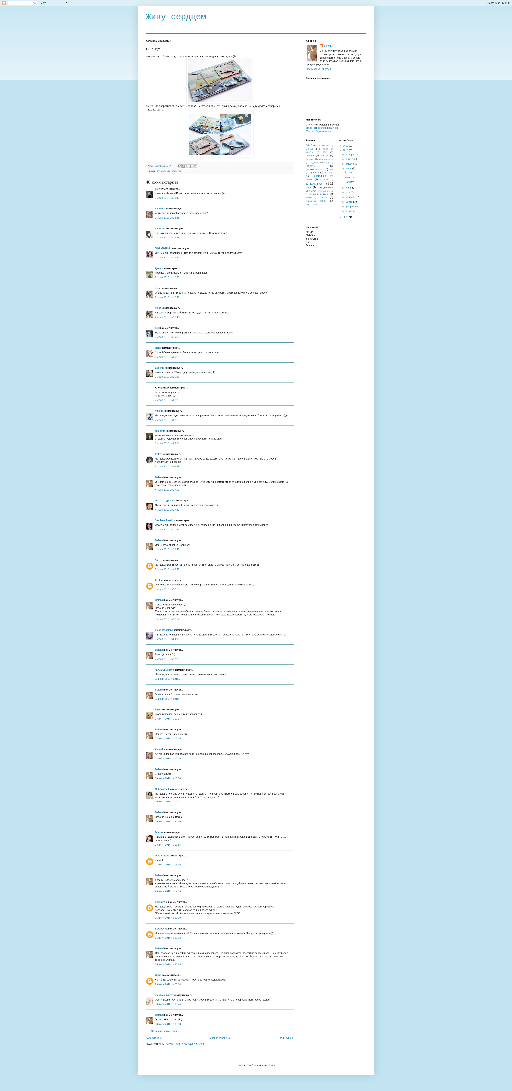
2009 (346, 217)
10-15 (309, 145)
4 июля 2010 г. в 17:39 (167, 509)
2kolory (159, 580)
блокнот (310, 155)
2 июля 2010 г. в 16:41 (167, 317)
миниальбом (314, 169)
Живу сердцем (176, 17)
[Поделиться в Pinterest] (195, 166)
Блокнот (349, 172)
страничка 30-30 (316, 201)
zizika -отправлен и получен (322, 127)
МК (331, 169)
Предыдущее (285, 1038)
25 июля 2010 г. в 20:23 (168, 937)
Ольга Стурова (164, 500)
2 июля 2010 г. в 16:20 (167, 257)
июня (349, 187)
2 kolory (310, 124)
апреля (350, 197)
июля (349, 168)
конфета (310, 166)
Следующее (154, 1038)
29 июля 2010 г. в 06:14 (168, 984)
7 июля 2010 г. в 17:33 (167, 659)
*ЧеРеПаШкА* (163, 248)
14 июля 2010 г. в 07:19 (168, 738)
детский (310, 159)
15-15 (309, 148)
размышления (318, 194)
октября (350, 159)
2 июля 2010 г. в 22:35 (167, 400)
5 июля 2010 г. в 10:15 (167, 589)
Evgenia (159, 367)
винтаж (324, 155)
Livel (157, 188)
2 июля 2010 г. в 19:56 (167, 337)
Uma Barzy (161, 855)
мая (348, 192)
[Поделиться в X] (187, 166)
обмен (309, 179)
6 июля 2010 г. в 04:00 (167, 639)
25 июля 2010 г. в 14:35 (168, 891)
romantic (160, 431)
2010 (346, 150)
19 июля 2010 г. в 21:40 (168, 821)
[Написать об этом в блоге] (183, 166)
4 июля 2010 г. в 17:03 (167, 489)
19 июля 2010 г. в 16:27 (168, 801)
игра (326, 162)
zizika (158, 975)
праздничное (326, 191)
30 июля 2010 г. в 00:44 (168, 1004)
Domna (159, 832)
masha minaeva (164, 995)
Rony (158, 347)
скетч (324, 197)
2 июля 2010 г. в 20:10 (167, 357)
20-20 (325, 149)
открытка (176, 171)
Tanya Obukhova (164, 669)
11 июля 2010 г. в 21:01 (168, 678)
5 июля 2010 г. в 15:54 (167, 619)
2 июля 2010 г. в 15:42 (167, 198)
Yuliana (159, 411)
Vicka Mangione (164, 630)
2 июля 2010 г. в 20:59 (167, 376)
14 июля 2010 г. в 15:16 (168, 758)
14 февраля (323, 145)
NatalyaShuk (162, 789)
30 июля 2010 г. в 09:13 (168, 1024)
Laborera (160, 228)
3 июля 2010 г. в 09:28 (167, 466)
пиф (308, 187)
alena (158, 288)
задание (314, 162)
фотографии (312, 204)
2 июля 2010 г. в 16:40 (167, 297)
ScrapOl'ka (161, 902)
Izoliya (158, 454)
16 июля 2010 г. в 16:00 (168, 778)
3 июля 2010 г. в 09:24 (167, 443)
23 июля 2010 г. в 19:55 (168, 844)
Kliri (157, 328)
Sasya (158, 560)
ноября (350, 154)
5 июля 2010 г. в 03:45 (167, 569)
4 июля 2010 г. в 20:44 (167, 529)
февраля (351, 206)
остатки (324, 179)
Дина (158, 268)
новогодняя (319, 176)
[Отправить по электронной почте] (180, 166)
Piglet (158, 709)
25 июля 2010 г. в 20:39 (168, 964)
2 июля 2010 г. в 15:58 (167, 237)
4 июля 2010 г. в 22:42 (167, 549)
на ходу (349, 182)
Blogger (272, 1065)
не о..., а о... (351, 177)
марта (349, 202)
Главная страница (219, 1038)
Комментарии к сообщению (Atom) (185, 1043)
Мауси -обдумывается (318, 131)
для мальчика (163, 171)
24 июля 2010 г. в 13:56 (168, 864)
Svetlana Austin (164, 520)
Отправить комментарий (165, 1031)
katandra (160, 208)
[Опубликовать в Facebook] (191, 166)
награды (329, 172)
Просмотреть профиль (319, 69)
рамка (309, 198)
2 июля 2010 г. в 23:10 (167, 420)
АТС (325, 152)
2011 (346, 145)
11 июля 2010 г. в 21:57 (168, 699)
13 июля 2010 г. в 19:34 (168, 718)
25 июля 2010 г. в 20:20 (168, 917)
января (350, 211)
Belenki (159, 477)
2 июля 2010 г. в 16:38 (167, 277)
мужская (314, 172)
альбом (310, 152)
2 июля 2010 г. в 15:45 (167, 217)
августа (350, 164)
